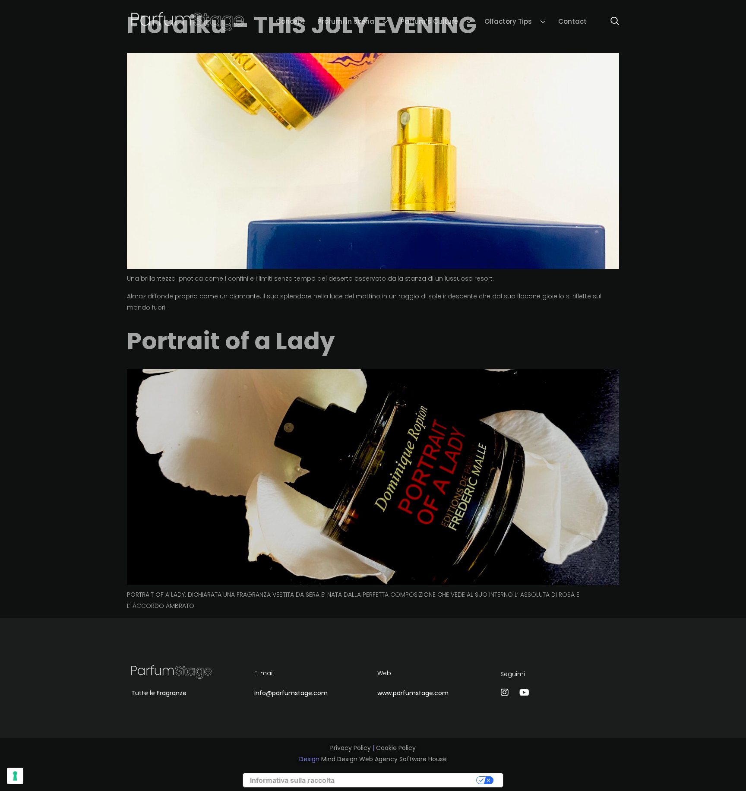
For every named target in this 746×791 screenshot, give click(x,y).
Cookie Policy (396, 748)
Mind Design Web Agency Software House (384, 759)
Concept (290, 21)
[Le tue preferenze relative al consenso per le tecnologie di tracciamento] (15, 776)
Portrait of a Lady (231, 341)
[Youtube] (524, 692)
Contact (572, 21)
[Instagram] (504, 692)
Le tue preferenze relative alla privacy (411, 780)
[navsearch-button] (610, 21)
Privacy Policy (350, 748)
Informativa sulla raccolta (292, 780)
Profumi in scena (346, 21)
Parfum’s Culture (429, 21)
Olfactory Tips (508, 21)
